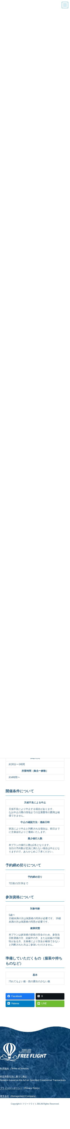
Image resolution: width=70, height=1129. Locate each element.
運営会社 (4, 1096)
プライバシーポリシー (11, 1088)
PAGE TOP (62, 1088)
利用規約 (4, 1068)
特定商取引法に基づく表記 (13, 1076)
